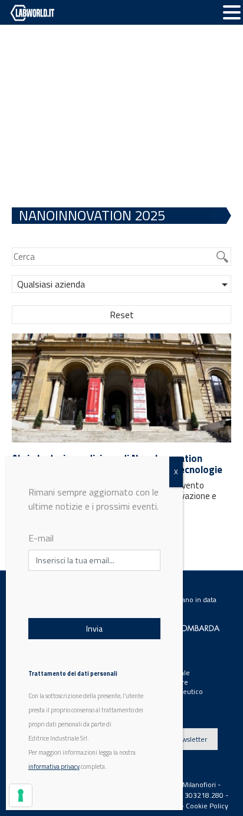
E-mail (41, 538)
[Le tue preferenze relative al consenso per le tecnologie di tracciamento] (20, 795)
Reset (122, 315)
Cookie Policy (207, 805)
